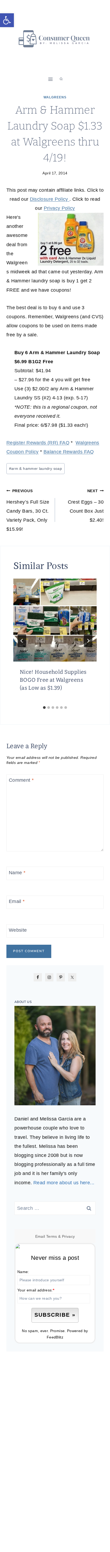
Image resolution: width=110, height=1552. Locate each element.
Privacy (68, 1236)
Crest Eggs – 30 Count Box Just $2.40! (86, 506)
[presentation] (55, 620)
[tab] (44, 707)
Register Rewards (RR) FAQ (37, 442)
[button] (7, 20)
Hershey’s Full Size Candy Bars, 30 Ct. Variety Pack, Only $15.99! (27, 510)
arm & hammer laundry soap (35, 468)
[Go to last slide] (22, 640)
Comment (21, 780)
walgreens (55, 97)
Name (17, 872)
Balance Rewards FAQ (69, 451)
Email (17, 901)
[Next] (88, 640)
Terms (51, 1236)
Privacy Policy (59, 208)
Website (18, 930)
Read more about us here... (63, 1182)
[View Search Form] (61, 79)
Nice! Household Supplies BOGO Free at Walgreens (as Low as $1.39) (53, 680)
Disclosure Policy (49, 199)
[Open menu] (51, 79)
